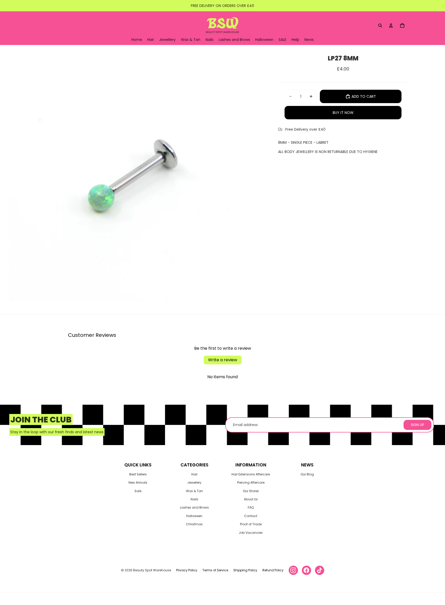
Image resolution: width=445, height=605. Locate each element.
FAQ (251, 507)
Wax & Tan (194, 491)
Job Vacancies (251, 532)
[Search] (380, 25)
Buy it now (343, 112)
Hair (194, 474)
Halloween (194, 516)
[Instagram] (293, 570)
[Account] (391, 25)
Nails (194, 499)
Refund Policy (273, 570)
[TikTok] (319, 570)
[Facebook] (306, 570)
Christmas (194, 524)
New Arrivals (138, 482)
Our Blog (307, 474)
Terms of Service (215, 570)
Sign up (417, 424)
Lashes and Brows (194, 507)
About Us (251, 499)
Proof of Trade (251, 524)
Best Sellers (138, 474)
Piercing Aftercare (250, 482)
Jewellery (194, 482)
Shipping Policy (245, 570)
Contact (250, 516)
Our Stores (251, 491)
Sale (137, 491)
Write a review (222, 360)
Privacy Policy (186, 570)
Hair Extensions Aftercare (251, 474)
